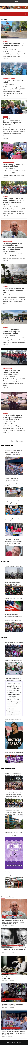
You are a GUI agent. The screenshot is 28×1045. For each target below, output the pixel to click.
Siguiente (21, 441)
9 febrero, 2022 (13, 49)
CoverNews (10, 1042)
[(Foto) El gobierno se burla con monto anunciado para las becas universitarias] (14, 882)
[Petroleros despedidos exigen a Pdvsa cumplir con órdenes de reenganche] (14, 529)
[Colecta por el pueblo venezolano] (14, 573)
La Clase (4, 945)
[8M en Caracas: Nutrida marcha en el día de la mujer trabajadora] (14, 758)
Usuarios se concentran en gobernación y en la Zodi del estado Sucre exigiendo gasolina (14, 201)
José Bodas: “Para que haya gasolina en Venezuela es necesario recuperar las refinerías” (13, 122)
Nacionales (5, 41)
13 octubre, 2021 (13, 84)
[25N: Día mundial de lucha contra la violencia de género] (14, 651)
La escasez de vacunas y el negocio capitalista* (13, 165)
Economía (13, 78)
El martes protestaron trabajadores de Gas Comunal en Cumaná (11, 372)
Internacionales (6, 78)
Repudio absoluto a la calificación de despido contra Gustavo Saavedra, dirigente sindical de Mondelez (13, 1033)
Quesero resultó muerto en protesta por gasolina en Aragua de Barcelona (13, 417)
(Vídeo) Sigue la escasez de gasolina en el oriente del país (13, 290)
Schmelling (6, 49)
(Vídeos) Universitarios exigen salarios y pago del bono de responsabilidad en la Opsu (12, 501)
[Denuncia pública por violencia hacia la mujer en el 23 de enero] (14, 698)
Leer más (5, 58)
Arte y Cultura (10, 945)
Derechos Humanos (11, 915)
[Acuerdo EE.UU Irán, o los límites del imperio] (14, 606)
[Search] (25, 14)
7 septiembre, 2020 (13, 251)
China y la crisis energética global (13, 81)
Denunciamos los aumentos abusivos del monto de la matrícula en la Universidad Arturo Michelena (14, 812)
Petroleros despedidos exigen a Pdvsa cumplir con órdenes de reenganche (13, 519)
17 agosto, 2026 (10, 1036)
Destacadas (19, 915)
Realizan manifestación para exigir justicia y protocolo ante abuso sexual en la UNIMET (13, 834)
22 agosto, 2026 (11, 925)
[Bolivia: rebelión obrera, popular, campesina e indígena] (14, 627)
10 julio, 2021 (12, 127)
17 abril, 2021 (12, 168)
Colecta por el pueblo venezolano (13, 566)
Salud (4, 162)
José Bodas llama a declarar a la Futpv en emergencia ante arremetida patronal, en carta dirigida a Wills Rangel (13, 922)
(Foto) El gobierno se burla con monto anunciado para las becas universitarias (13, 873)
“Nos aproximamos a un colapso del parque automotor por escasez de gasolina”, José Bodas (13, 246)
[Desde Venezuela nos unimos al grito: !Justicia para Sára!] (14, 735)
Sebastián (5, 1036)
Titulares (5, 116)
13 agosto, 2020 (13, 335)
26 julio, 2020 (12, 421)
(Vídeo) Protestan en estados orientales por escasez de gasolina (12, 331)
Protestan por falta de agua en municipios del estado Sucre (13, 45)
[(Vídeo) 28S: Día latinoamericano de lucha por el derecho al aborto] (14, 669)
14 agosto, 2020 (13, 294)
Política (4, 916)
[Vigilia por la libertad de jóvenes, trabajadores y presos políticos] (14, 782)
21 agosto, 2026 (11, 952)
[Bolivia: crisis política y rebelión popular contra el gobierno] (14, 590)
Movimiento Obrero (7, 241)
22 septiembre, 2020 (14, 206)
